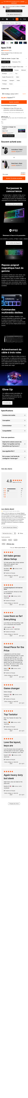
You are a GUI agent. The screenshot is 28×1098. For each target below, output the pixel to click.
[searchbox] (7, 533)
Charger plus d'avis (14, 803)
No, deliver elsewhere (13, 14)
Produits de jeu (5, 23)
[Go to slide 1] (3, 43)
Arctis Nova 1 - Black (16, 149)
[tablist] (13, 19)
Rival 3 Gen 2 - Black (16, 163)
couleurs (4, 540)
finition (10, 540)
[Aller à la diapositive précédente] (2, 2)
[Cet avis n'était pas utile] (22, 577)
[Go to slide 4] (16, 43)
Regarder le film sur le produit (14, 204)
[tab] (13, 19)
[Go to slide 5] (20, 43)
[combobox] (18, 547)
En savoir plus (7, 403)
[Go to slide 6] (25, 43)
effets (3, 544)
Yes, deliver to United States (14, 11)
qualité (15, 540)
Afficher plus (10, 544)
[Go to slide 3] (12, 43)
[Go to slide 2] (7, 43)
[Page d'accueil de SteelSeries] (7, 19)
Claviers (12, 23)
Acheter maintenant (8, 135)
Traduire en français (10, 573)
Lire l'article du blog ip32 (14, 243)
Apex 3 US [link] (18, 23)
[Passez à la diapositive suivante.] (26, 2)
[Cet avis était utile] (19, 577)
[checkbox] (3, 148)
